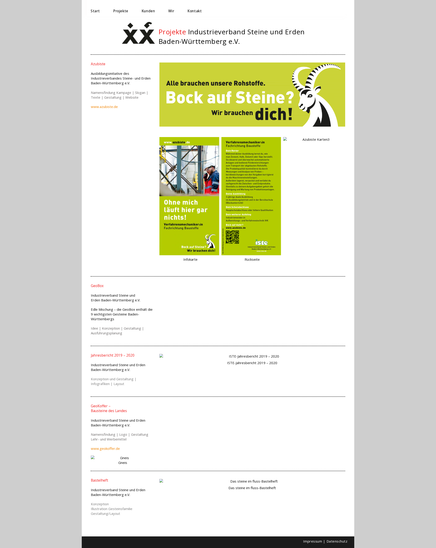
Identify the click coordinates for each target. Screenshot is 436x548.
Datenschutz (337, 541)
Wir (171, 10)
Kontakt (195, 10)
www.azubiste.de (104, 106)
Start (95, 10)
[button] (167, 200)
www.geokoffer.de (105, 448)
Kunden (148, 10)
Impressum (312, 541)
